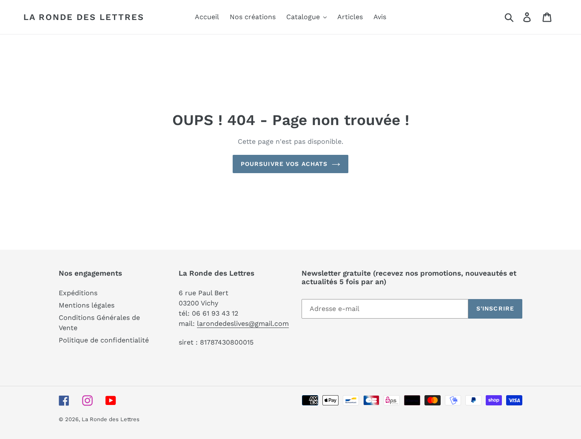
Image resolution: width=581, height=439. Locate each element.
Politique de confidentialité (104, 340)
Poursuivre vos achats (284, 163)
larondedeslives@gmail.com (243, 323)
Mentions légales (86, 305)
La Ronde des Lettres (83, 17)
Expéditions (78, 293)
